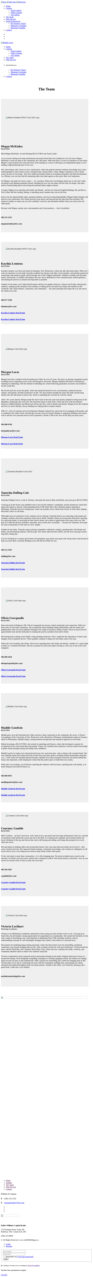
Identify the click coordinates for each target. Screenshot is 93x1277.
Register (9, 1246)
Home (8, 1180)
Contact (9, 1189)
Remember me (11, 1257)
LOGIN (4, 1275)
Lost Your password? (25, 1257)
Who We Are (11, 1187)
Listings (9, 1183)
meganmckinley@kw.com (14, 1203)
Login (8, 1244)
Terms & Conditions (34, 1265)
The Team (10, 1185)
